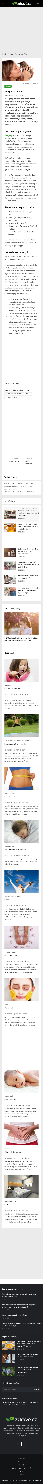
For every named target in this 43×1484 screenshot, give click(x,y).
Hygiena (8, 397)
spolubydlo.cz (33, 1402)
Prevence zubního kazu (12, 688)
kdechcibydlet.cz (7, 1405)
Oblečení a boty (10, 952)
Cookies (21, 1465)
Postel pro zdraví (10, 1205)
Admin (21, 1475)
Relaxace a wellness (12, 897)
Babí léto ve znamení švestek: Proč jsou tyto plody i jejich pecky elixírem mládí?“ (29, 1369)
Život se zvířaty (18, 390)
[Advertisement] (21, 28)
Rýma (16, 397)
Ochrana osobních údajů (21, 1468)
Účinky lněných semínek (13, 1152)
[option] (21, 628)
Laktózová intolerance (13, 492)
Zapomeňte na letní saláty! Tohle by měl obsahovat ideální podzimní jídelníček (29, 1343)
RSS (21, 1471)
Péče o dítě (8, 1096)
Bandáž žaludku (10, 797)
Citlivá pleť (8, 1008)
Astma (29, 390)
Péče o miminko (10, 1099)
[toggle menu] (3, 4)
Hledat (36, 1389)
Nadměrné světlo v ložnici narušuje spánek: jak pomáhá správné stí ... (28, 513)
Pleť (6, 1005)
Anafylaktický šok (25, 484)
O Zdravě (21, 1459)
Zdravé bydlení (10, 1202)
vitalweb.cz (5, 1402)
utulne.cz (13, 1402)
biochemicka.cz (22, 1402)
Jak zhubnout (9, 794)
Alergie (10, 54)
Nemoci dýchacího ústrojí (14, 394)
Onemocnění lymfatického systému (17, 741)
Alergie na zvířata (21, 54)
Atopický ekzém (26, 486)
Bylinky (7, 1149)
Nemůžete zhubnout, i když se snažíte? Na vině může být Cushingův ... (28, 590)
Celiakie (7, 489)
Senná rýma (29, 492)
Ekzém (28, 394)
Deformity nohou (10, 955)
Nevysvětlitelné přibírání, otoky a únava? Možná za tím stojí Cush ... (28, 564)
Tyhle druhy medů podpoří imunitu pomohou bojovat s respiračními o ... (28, 526)
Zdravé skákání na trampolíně (15, 744)
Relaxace (7, 900)
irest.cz (16, 1405)
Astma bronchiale (11, 486)
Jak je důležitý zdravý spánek (15, 849)
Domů (4, 54)
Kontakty (21, 1462)
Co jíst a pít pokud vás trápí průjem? (14, 1315)
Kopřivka (16, 489)
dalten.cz (22, 1405)
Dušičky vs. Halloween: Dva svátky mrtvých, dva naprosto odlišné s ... (28, 551)
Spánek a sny (9, 846)
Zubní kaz (8, 685)
